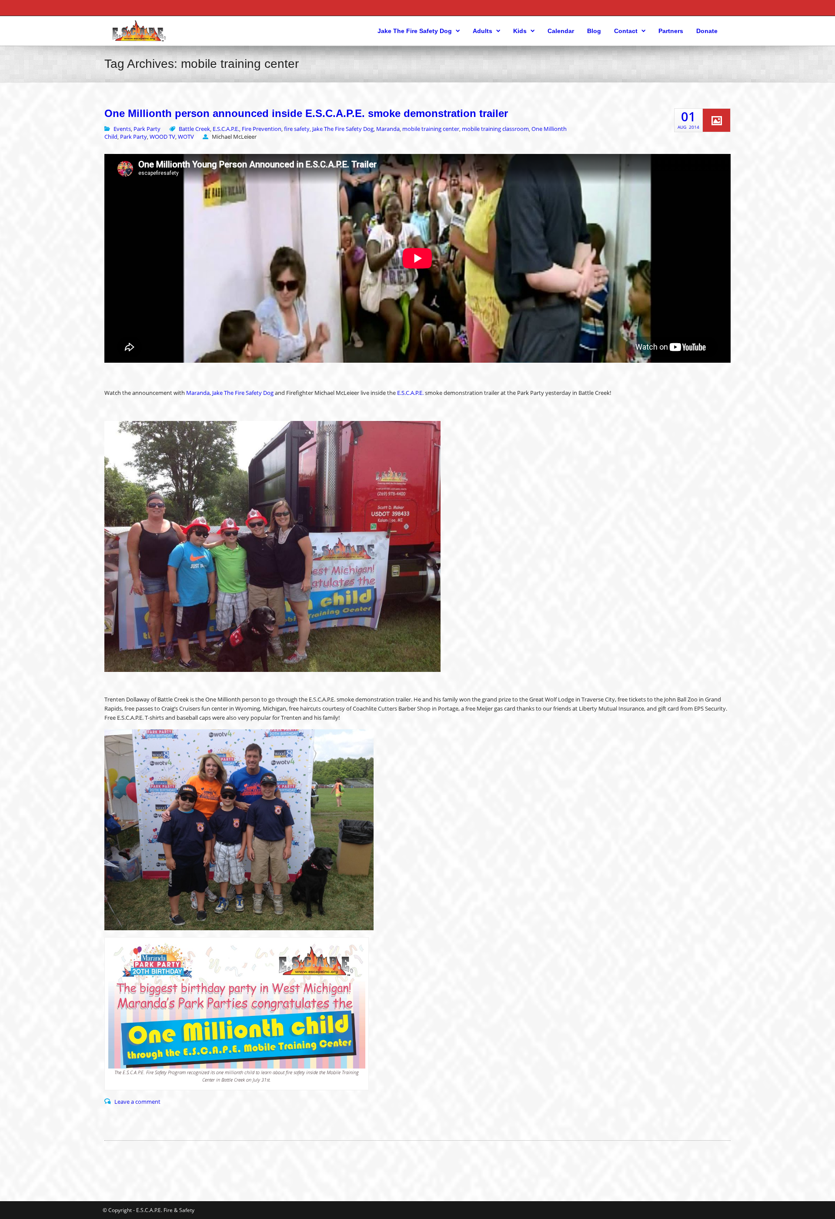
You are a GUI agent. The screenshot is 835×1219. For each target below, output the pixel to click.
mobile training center (430, 129)
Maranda (388, 129)
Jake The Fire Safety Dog (414, 30)
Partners (670, 30)
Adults (482, 30)
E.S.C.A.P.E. (226, 129)
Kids (520, 30)
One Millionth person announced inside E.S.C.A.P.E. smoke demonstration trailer (306, 113)
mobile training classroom (495, 129)
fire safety (297, 129)
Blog (594, 30)
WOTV (186, 136)
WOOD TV (162, 136)
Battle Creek (194, 129)
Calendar (561, 30)
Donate (707, 30)
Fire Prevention (261, 129)
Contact (626, 30)
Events (122, 129)
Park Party (147, 129)
